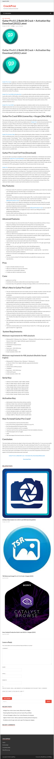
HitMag (49, 756)
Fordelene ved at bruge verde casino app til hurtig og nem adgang (18, 720)
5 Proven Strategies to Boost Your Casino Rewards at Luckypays (18, 715)
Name (4, 667)
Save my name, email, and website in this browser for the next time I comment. (24, 688)
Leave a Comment (19, 26)
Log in (3, 742)
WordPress (43, 756)
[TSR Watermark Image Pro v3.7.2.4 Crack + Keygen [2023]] (27, 574)
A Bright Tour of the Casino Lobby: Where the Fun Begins (17, 710)
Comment (5, 648)
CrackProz (9, 6)
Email (4, 673)
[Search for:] (27, 701)
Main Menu (8, 13)
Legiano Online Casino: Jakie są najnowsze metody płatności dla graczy (20, 717)
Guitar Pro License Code (8, 134)
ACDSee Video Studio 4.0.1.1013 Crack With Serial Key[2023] (19, 520)
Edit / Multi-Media (6, 18)
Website (4, 680)
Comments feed (6, 747)
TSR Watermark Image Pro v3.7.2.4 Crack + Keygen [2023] (17, 576)
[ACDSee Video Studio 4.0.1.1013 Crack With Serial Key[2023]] (27, 518)
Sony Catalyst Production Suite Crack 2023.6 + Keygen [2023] (18, 632)
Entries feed (5, 745)
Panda (13, 26)
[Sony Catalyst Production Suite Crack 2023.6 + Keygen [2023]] (27, 630)
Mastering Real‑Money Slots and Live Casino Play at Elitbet (17, 712)
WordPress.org (6, 750)
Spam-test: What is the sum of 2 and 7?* (13, 691)
